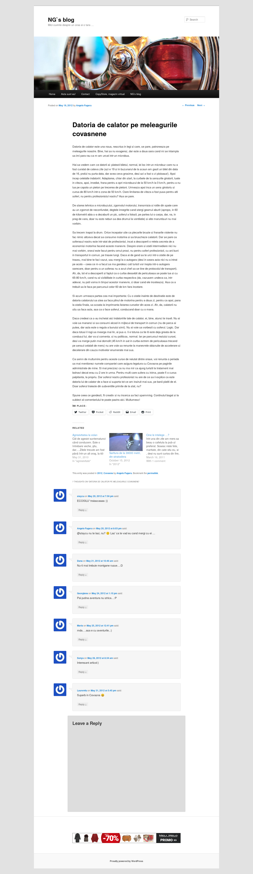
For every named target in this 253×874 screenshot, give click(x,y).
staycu (80, 496)
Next (201, 105)
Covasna (108, 473)
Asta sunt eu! (68, 94)
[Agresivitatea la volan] (90, 448)
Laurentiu (82, 690)
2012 (99, 473)
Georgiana (82, 593)
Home (52, 94)
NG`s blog (61, 19)
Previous (188, 105)
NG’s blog (135, 94)
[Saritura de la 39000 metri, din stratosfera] (125, 442)
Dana (80, 560)
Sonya (80, 658)
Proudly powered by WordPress (126, 861)
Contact (85, 94)
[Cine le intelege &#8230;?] (164, 448)
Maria (80, 625)
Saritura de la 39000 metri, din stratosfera (125, 454)
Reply (83, 509)
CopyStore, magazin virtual (110, 94)
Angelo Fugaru (83, 105)
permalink (152, 473)
